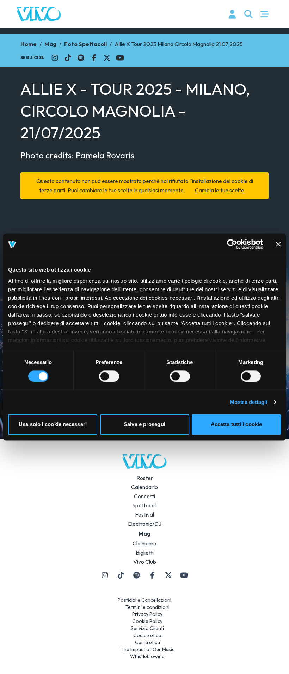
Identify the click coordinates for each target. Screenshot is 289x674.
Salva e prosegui (144, 425)
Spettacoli (144, 505)
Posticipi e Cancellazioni (144, 600)
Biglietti (145, 552)
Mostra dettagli (249, 402)
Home (28, 44)
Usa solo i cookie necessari (53, 425)
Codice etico (147, 635)
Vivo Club (144, 561)
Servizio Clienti (147, 628)
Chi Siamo (144, 543)
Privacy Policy (147, 614)
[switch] (109, 376)
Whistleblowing (147, 656)
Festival (144, 514)
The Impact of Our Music (147, 649)
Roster (144, 477)
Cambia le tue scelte (219, 190)
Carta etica (147, 642)
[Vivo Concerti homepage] (39, 14)
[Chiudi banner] (278, 244)
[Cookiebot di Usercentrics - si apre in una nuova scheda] (232, 244)
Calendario (144, 487)
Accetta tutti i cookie (236, 425)
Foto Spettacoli (85, 44)
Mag (50, 44)
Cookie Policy (147, 621)
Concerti (144, 496)
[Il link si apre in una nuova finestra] (54, 57)
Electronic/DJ (144, 523)
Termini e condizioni (147, 607)
